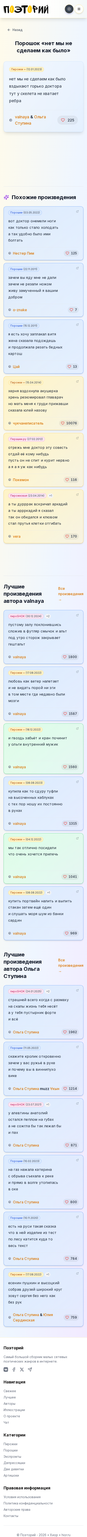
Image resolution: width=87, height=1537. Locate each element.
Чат (6, 1422)
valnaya (22, 117)
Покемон (21, 480)
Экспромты (12, 1456)
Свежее (10, 1391)
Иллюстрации (14, 1410)
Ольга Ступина (26, 1032)
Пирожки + (26, 69)
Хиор (54, 1535)
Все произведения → (70, 593)
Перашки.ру (26, 439)
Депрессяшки (14, 1463)
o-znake (20, 310)
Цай (16, 366)
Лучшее (10, 1397)
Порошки (25, 212)
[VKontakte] (6, 1369)
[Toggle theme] (69, 8)
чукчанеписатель (28, 423)
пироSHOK (25, 616)
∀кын (54, 1088)
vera (17, 536)
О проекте (12, 1416)
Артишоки (11, 1475)
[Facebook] (14, 1369)
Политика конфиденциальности (28, 1503)
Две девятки (14, 1469)
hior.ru (66, 1535)
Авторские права (17, 1509)
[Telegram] (30, 1369)
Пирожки (10, 1444)
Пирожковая (27, 495)
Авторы (9, 1403)
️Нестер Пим (23, 253)
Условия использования (22, 1497)
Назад (17, 30)
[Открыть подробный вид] (77, 211)
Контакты (11, 1516)
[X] (22, 1369)
